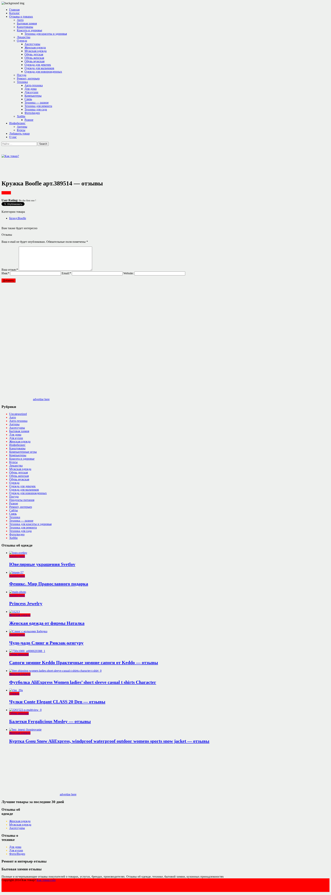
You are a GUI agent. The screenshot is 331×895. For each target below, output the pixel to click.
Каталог (14, 13)
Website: (128, 273)
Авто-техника (34, 85)
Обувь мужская (34, 61)
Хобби (21, 116)
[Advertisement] (71, 166)
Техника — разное (37, 102)
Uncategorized (18, 414)
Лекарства (23, 37)
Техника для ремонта (38, 106)
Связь (28, 99)
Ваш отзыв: (10, 269)
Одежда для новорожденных (43, 71)
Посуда (21, 75)
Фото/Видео (17, 853)
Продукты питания (21, 500)
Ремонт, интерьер (28, 78)
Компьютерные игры (23, 451)
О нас (13, 137)
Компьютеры (33, 95)
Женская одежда (35, 47)
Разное (29, 119)
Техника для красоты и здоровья (46, 33)
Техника (22, 82)
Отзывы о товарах (21, 16)
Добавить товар (19, 133)
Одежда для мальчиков (39, 68)
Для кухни (31, 92)
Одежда (22, 40)
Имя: (5, 273)
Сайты (13, 510)
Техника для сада (36, 109)
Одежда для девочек (38, 64)
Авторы (22, 126)
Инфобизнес (17, 123)
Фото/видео (32, 113)
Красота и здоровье (29, 30)
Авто (20, 20)
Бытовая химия (27, 23)
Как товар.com (46, 880)
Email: (66, 273)
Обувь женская (34, 57)
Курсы (21, 130)
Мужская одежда (36, 51)
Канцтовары (25, 26)
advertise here (41, 399)
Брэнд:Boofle (17, 218)
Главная (14, 9)
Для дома (31, 88)
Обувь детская (34, 54)
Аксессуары (32, 44)
